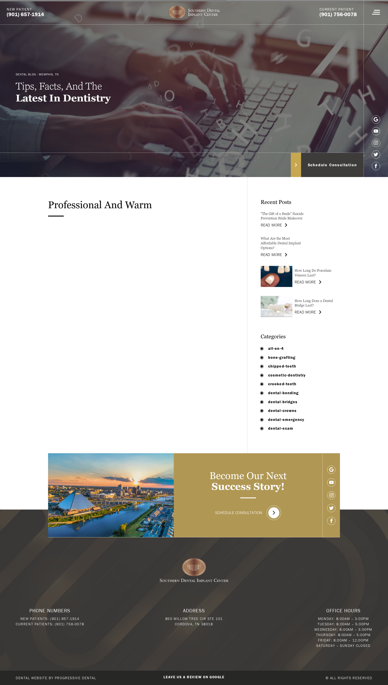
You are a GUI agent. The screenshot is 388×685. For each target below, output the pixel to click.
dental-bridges (283, 401)
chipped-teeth (282, 366)
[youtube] (376, 131)
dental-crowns (282, 410)
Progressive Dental (75, 678)
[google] (376, 119)
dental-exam (280, 428)
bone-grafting (281, 357)
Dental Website (31, 678)
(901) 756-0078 (69, 624)
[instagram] (376, 143)
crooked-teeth (282, 383)
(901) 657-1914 (64, 618)
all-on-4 (276, 348)
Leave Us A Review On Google (193, 677)
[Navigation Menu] (376, 12)
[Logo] (194, 12)
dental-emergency (286, 419)
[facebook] (376, 166)
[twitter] (376, 154)
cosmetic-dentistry (287, 375)
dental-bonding (283, 392)
